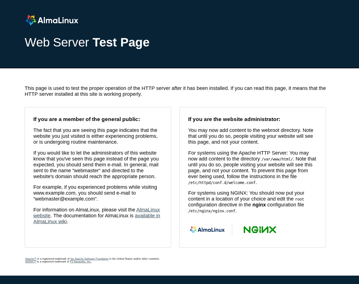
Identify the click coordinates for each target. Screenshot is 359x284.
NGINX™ (30, 261)
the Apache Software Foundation (89, 258)
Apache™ (30, 258)
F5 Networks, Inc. (80, 261)
